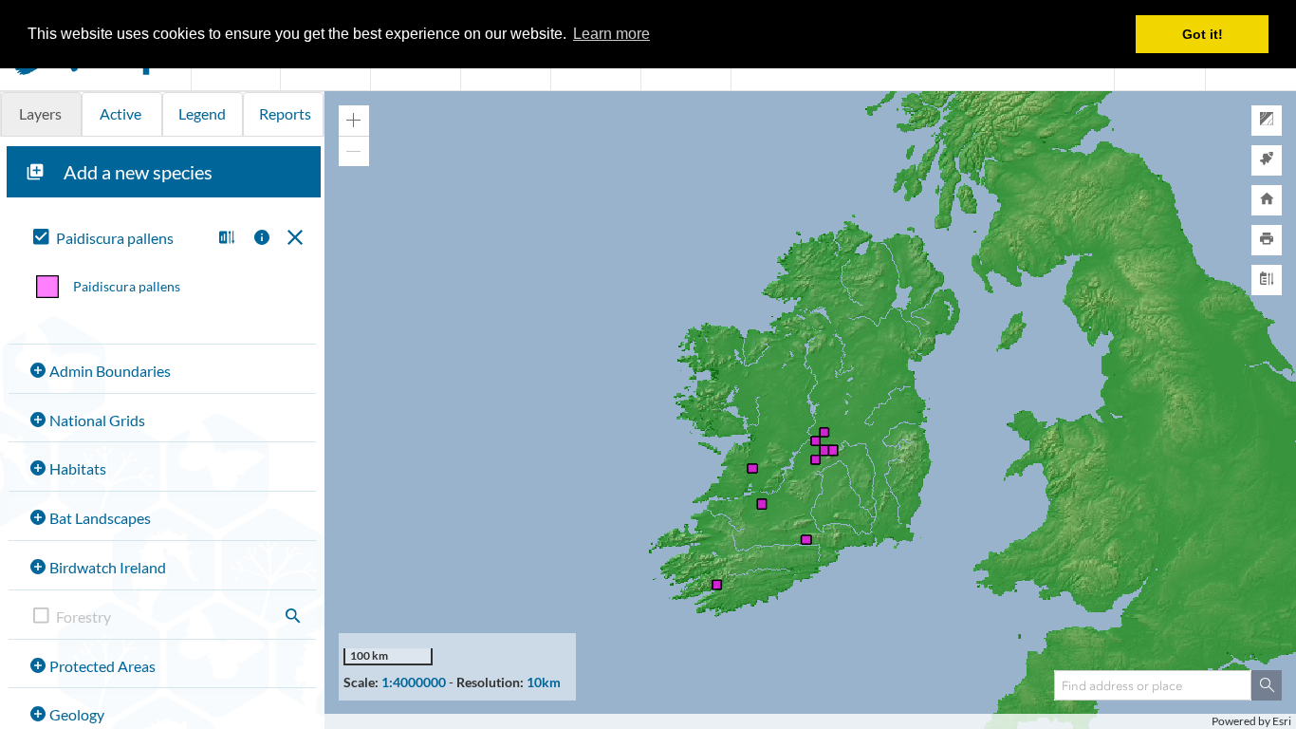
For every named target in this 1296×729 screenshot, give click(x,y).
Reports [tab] (285, 113)
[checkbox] (118, 239)
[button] (224, 239)
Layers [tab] (40, 113)
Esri (1281, 721)
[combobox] (1152, 685)
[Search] (1266, 685)
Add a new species (138, 171)
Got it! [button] (1202, 34)
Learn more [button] (611, 34)
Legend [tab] (202, 113)
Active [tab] (120, 113)
